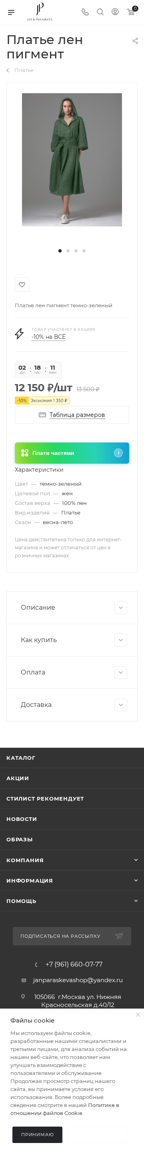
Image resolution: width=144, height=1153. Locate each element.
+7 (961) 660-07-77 (74, 964)
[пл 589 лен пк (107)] (72, 159)
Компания (25, 860)
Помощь (21, 901)
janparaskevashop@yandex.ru (78, 980)
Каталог (21, 758)
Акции (17, 778)
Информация (29, 880)
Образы (19, 839)
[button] (60, 251)
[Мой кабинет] (115, 12)
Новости (21, 819)
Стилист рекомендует (45, 798)
